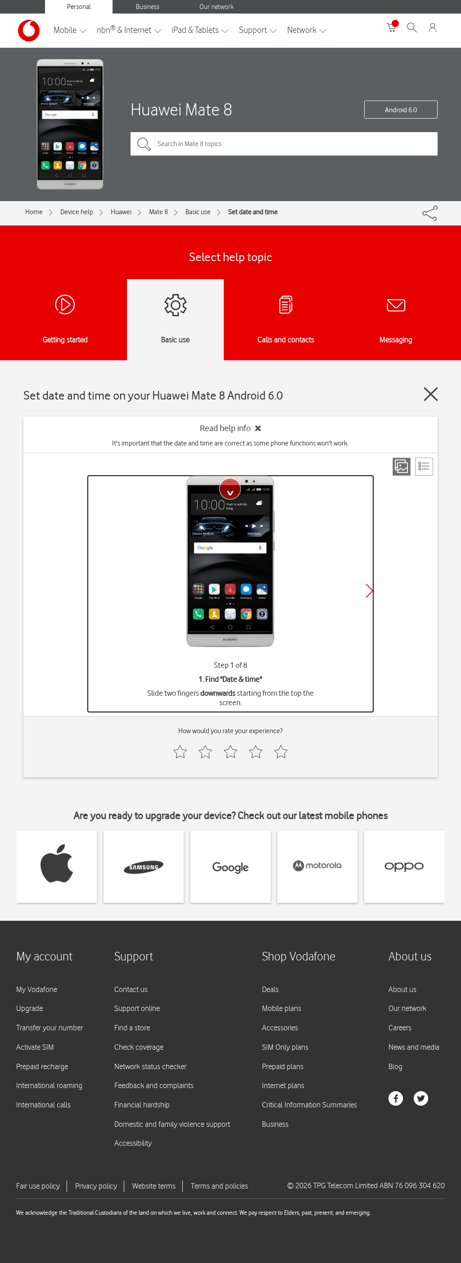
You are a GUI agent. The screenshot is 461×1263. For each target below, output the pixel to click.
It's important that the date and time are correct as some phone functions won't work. (230, 443)
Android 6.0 (401, 110)
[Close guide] (431, 394)
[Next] (369, 590)
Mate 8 (158, 212)
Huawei (121, 212)
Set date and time (253, 212)
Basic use (198, 212)
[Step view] (402, 467)
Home (34, 212)
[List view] (424, 467)
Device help (76, 212)
